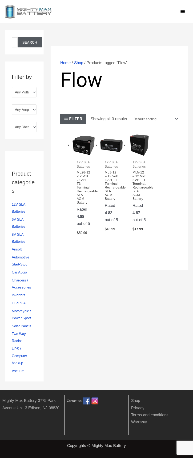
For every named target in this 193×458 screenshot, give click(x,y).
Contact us (74, 401)
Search (29, 42)
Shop (78, 63)
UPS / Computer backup (19, 356)
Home (65, 63)
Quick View (84, 152)
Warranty (139, 422)
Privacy (138, 408)
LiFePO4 (18, 303)
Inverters (18, 295)
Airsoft (17, 249)
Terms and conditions (150, 415)
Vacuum (18, 371)
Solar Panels (21, 326)
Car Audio (19, 272)
